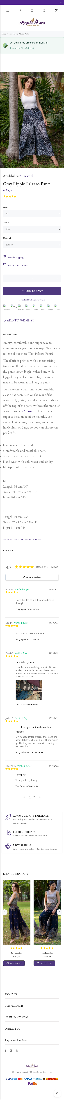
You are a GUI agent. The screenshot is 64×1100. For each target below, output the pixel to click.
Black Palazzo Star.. (47, 953)
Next (61, 120)
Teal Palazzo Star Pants (27, 704)
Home (4, 34)
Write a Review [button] (33, 577)
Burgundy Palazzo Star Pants (29, 752)
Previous (3, 120)
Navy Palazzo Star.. (16, 953)
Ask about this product (17, 265)
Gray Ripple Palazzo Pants (28, 609)
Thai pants (27, 411)
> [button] (40, 797)
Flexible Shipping (15, 257)
